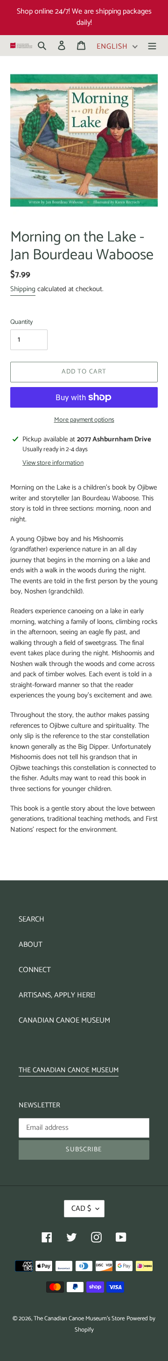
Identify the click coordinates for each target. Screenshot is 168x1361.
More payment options (84, 420)
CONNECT (35, 970)
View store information (53, 463)
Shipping (22, 289)
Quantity (21, 322)
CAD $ (81, 1208)
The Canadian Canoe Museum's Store (79, 1319)
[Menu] (152, 45)
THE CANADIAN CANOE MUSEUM (69, 1070)
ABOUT (30, 944)
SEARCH (31, 919)
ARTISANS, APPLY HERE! (57, 995)
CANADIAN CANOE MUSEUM (64, 1020)
